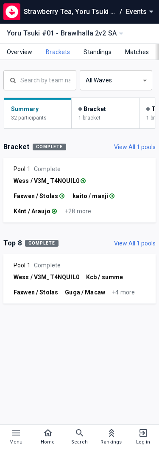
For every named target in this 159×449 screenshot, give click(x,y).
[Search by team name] (39, 79)
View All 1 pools (135, 147)
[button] (116, 80)
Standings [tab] (97, 52)
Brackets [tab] (58, 52)
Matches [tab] (137, 52)
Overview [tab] (19, 52)
